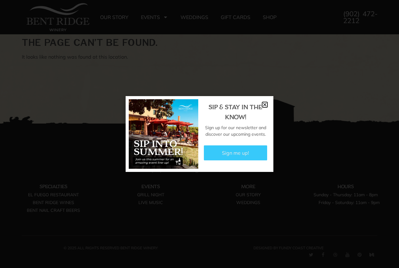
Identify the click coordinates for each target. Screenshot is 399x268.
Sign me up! (235, 153)
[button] (264, 104)
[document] (199, 134)
